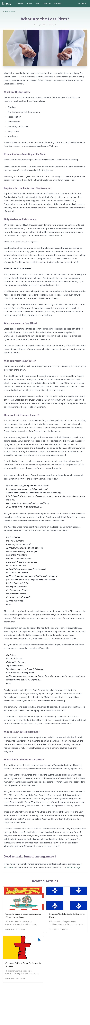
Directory (20, 3)
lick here (9, 867)
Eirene (6, 4)
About (38, 3)
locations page (73, 867)
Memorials (47, 3)
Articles (29, 3)
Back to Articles (10, 11)
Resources (57, 3)
